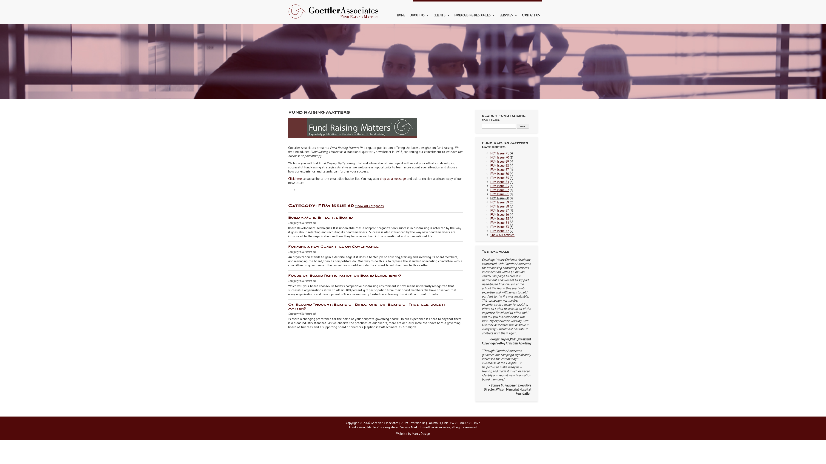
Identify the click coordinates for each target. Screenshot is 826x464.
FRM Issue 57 (499, 210)
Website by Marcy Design (413, 434)
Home (401, 15)
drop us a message (393, 179)
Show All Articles (502, 235)
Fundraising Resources (473, 15)
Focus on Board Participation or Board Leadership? (344, 276)
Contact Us (531, 15)
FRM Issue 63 (499, 186)
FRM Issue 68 (499, 165)
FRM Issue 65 (499, 178)
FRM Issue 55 (499, 219)
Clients (439, 15)
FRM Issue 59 (499, 202)
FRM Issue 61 (499, 194)
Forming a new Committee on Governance (333, 247)
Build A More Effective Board (320, 218)
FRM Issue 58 (499, 206)
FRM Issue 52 (499, 231)
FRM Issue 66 (499, 174)
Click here (295, 179)
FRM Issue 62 (499, 190)
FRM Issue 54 (499, 223)
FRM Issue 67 (499, 170)
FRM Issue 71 (499, 153)
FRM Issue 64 (499, 182)
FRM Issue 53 (499, 227)
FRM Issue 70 (499, 157)
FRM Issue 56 (499, 214)
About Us (417, 15)
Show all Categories (370, 206)
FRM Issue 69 (499, 161)
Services (506, 15)
